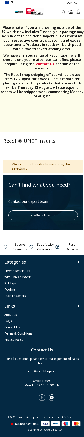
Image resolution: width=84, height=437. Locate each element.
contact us (45, 64)
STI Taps (10, 283)
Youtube (52, 397)
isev (60, 429)
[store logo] (35, 11)
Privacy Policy (13, 340)
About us (10, 315)
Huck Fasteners (15, 296)
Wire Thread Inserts (18, 277)
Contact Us (12, 327)
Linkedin (42, 397)
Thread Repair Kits (17, 271)
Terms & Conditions (18, 333)
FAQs (8, 321)
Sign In (78, 11)
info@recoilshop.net (43, 214)
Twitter (32, 397)
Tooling (9, 289)
